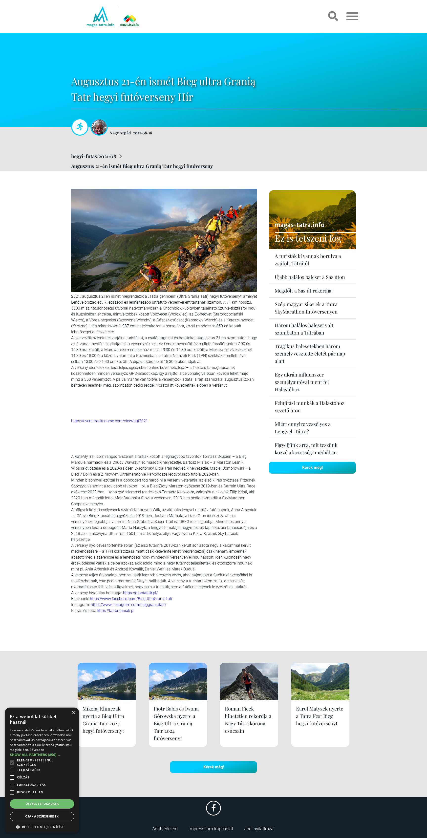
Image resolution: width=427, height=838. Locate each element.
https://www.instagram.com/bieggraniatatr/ (128, 604)
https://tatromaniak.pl (115, 610)
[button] (42, 826)
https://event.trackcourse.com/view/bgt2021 (109, 421)
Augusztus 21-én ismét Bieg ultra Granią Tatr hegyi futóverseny (142, 166)
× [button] (73, 713)
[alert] (42, 770)
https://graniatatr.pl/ (140, 592)
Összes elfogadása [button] (42, 804)
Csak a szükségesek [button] (42, 816)
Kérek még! (312, 467)
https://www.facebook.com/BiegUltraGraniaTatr (131, 598)
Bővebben (37, 750)
